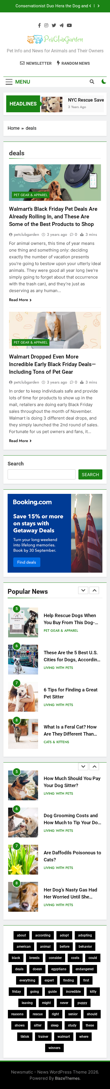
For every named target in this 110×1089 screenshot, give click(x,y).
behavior (85, 947)
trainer (43, 1037)
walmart (64, 1037)
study (72, 1025)
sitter (37, 1025)
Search (16, 464)
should (92, 1014)
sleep (55, 1025)
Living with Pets (58, 667)
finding (68, 980)
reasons (17, 1014)
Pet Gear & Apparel (30, 195)
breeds (34, 958)
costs (75, 958)
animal (45, 947)
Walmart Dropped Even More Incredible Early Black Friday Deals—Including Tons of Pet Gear (52, 364)
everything (27, 980)
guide (52, 992)
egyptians (58, 969)
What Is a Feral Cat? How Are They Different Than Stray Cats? (70, 734)
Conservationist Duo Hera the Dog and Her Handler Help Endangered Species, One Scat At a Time (52, 6)
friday (16, 992)
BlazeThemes (67, 1078)
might (46, 1003)
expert (49, 980)
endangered (85, 969)
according (42, 935)
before (64, 947)
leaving (27, 1003)
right (55, 1014)
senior (73, 1014)
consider (55, 958)
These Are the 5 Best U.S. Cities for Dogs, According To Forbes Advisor (72, 659)
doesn (37, 969)
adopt (64, 935)
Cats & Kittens (56, 742)
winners (54, 1048)
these (90, 1025)
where (83, 1037)
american (24, 947)
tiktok (25, 1037)
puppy (82, 1003)
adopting (85, 935)
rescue (38, 1014)
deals (19, 969)
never (64, 1003)
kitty (93, 992)
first (86, 980)
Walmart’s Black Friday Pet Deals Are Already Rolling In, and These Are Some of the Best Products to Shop (53, 216)
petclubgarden (26, 234)
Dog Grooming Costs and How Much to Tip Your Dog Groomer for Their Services (72, 822)
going (34, 992)
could (93, 958)
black (16, 958)
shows (20, 1025)
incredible (73, 992)
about (21, 935)
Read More (18, 299)
